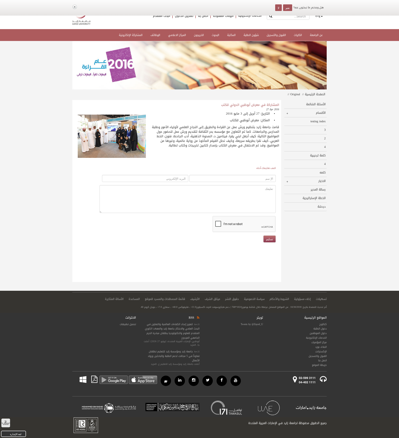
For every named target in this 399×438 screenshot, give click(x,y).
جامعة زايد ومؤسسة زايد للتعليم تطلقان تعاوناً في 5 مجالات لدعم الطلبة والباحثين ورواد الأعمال (174, 356)
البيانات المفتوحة (223, 16)
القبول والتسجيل (276, 35)
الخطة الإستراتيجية (314, 198)
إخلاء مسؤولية (302, 299)
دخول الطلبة (320, 328)
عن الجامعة (316, 35)
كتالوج (323, 324)
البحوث (215, 35)
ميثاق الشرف (212, 299)
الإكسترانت (321, 351)
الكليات (298, 35)
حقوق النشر (232, 299)
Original (295, 94)
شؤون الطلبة (251, 35)
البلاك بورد (321, 347)
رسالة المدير (318, 189)
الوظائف (155, 35)
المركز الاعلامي (177, 35)
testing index (317, 121)
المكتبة (231, 35)
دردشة (321, 206)
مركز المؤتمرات (319, 342)
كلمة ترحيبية (317, 155)
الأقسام (320, 113)
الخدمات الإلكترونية (250, 16)
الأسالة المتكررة (114, 299)
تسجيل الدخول (184, 16)
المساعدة (134, 299)
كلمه (322, 172)
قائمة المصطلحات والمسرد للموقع (165, 299)
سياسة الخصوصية (254, 299)
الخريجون (199, 35)
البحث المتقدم (161, 16)
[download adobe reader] (91, 379)
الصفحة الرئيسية (315, 94)
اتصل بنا (203, 16)
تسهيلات (321, 299)
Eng (317, 16)
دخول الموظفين (318, 333)
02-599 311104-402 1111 (307, 380)
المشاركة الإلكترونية (131, 35)
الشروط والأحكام (279, 299)
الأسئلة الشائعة (315, 104)
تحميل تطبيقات (128, 324)
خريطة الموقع (319, 365)
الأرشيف (195, 299)
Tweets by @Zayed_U (252, 324)
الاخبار (321, 181)
